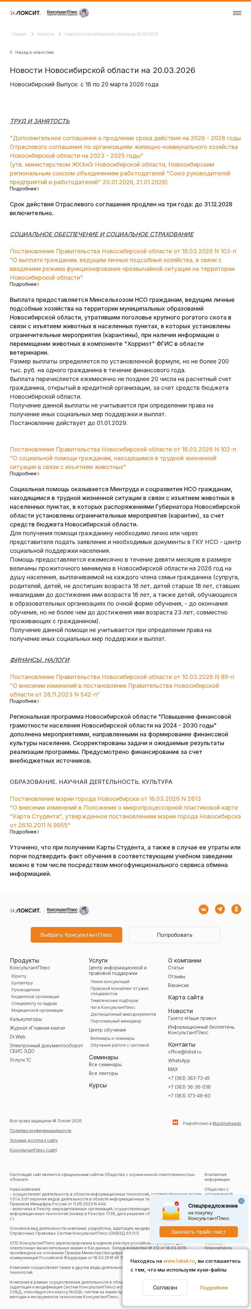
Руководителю (25, 989)
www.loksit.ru (179, 1261)
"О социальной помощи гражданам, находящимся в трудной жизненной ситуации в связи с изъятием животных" (113, 465)
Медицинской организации (37, 1010)
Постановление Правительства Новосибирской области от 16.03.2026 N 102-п (123, 449)
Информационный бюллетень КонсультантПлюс (201, 1029)
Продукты (24, 960)
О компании (184, 960)
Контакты (181, 1044)
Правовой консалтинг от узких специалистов (119, 991)
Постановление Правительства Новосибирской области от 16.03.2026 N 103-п (123, 251)
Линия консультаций (110, 981)
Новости (46, 34)
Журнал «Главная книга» (37, 1028)
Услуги (98, 960)
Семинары (103, 1057)
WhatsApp (179, 1060)
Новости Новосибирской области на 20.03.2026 (111, 34)
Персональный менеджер (116, 1021)
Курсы (98, 1085)
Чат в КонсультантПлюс (113, 1007)
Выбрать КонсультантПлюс (77, 935)
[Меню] (237, 13)
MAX (173, 1069)
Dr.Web (17, 1036)
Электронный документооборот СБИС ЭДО (46, 1048)
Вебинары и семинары (113, 1038)
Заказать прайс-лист (198, 1231)
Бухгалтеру (22, 982)
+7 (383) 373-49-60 (189, 1095)
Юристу (18, 976)
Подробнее (214, 1288)
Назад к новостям (34, 52)
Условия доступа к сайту (34, 1140)
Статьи (176, 967)
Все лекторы (103, 1073)
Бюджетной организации (35, 996)
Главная (19, 34)
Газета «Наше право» (192, 1018)
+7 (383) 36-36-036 (189, 1087)
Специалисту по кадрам (34, 1003)
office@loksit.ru (184, 1051)
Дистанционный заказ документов (123, 1014)
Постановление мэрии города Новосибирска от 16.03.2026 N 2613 (105, 798)
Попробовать (174, 935)
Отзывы (176, 976)
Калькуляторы (26, 1019)
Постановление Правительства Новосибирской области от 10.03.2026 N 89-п (122, 676)
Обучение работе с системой (120, 1045)
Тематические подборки (114, 1000)
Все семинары (105, 1064)
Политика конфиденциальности (40, 1130)
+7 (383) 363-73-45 (189, 1078)
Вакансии (178, 985)
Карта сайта (185, 997)
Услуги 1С (20, 1060)
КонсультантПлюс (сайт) (33, 1150)
